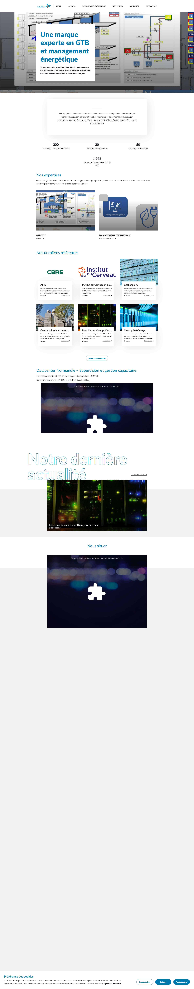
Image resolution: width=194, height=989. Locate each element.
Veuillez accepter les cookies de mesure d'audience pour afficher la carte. (97, 558)
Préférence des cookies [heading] (18, 976)
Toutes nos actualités (139, 475)
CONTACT (149, 6)
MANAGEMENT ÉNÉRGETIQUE (94, 6)
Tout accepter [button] (181, 982)
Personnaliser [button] (144, 982)
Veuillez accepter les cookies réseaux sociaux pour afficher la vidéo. (97, 386)
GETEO (58, 6)
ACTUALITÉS (134, 6)
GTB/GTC (71, 6)
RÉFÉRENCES (118, 6)
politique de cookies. (113, 983)
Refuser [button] (163, 982)
